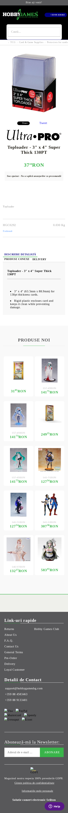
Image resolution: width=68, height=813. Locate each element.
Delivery (39, 259)
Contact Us (11, 646)
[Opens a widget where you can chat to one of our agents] (54, 806)
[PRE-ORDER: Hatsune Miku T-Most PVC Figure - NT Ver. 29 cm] (18, 460)
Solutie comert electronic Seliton (34, 799)
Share (25, 123)
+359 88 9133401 (16, 700)
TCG (12, 42)
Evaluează (7, 231)
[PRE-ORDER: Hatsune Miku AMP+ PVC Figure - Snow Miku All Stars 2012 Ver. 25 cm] (18, 415)
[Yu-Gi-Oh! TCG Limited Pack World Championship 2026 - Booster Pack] (18, 371)
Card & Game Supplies (31, 42)
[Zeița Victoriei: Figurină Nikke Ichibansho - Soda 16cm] (50, 549)
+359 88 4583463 (57, 15)
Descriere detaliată (20, 254)
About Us (10, 634)
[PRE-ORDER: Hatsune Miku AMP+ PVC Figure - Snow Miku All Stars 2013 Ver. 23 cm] (50, 371)
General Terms (13, 652)
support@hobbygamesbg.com (23, 688)
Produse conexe (17, 259)
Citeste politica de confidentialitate (34, 783)
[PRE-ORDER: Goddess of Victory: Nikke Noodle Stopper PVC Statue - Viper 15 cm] (18, 549)
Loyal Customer (14, 669)
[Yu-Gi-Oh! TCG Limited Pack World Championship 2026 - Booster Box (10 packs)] (50, 413)
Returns (9, 629)
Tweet (43, 123)
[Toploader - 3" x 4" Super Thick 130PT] (34, 115)
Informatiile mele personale (37, 791)
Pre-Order (10, 658)
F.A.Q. (8, 640)
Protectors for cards (57, 42)
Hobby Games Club (46, 629)
